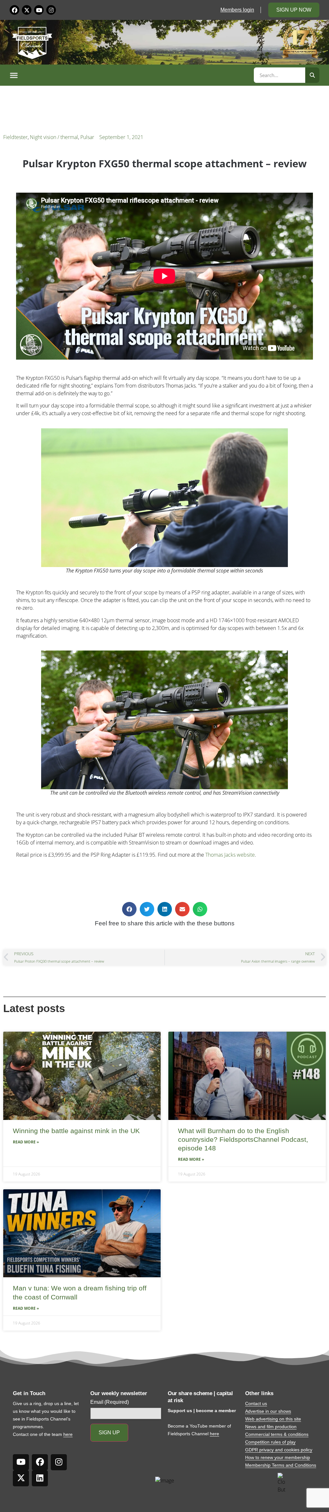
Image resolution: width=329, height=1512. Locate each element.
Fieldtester (15, 137)
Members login (237, 10)
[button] (131, 75)
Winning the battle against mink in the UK (76, 1130)
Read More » (26, 1142)
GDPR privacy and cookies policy (278, 1449)
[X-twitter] (26, 10)
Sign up (109, 1432)
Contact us (256, 1403)
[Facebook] (14, 10)
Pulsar (87, 137)
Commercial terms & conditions (276, 1434)
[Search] (312, 75)
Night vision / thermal (54, 137)
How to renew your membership (277, 1457)
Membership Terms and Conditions (280, 1465)
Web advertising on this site (273, 1418)
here (68, 1434)
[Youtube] (39, 10)
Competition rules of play (270, 1442)
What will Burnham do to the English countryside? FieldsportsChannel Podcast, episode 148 (243, 1139)
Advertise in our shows (268, 1411)
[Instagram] (51, 10)
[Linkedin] (40, 1478)
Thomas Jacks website (230, 854)
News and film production (271, 1426)
